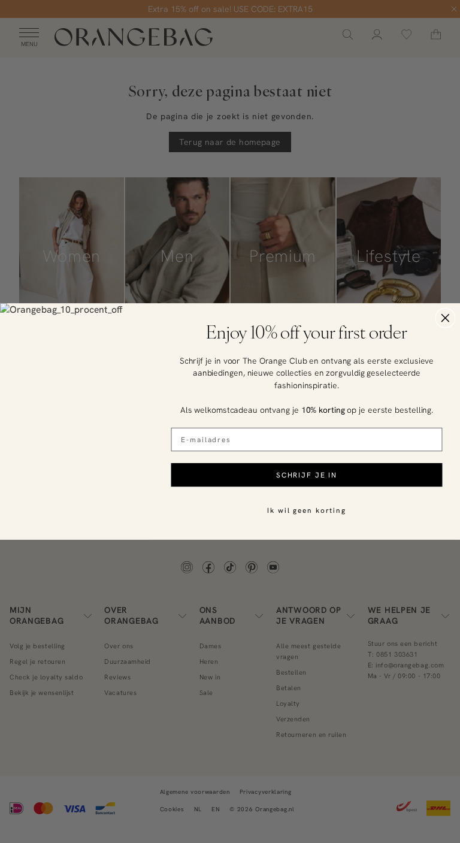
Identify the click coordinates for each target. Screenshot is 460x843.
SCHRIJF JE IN (306, 474)
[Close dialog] (446, 318)
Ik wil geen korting (306, 510)
